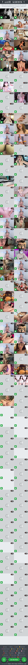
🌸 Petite (23, 651)
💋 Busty (5, 653)
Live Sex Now (14, 659)
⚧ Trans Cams (13, 655)
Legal (25, 663)
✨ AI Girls (13, 657)
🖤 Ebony (10, 646)
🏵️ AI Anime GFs (21, 657)
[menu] (3, 659)
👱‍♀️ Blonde (24, 648)
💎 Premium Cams (22, 655)
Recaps (16, 663)
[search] (24, 659)
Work (13, 663)
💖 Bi (16, 653)
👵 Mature (13, 648)
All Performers (20, 663)
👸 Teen (19, 648)
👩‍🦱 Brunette (5, 651)
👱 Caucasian (22, 646)
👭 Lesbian (11, 653)
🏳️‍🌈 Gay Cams (5, 655)
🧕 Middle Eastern (6, 648)
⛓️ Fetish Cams (6, 657)
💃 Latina (16, 646)
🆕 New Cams (21, 653)
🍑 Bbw (18, 651)
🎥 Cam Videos (21, 659)
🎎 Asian (5, 646)
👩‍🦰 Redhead (12, 651)
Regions (9, 663)
